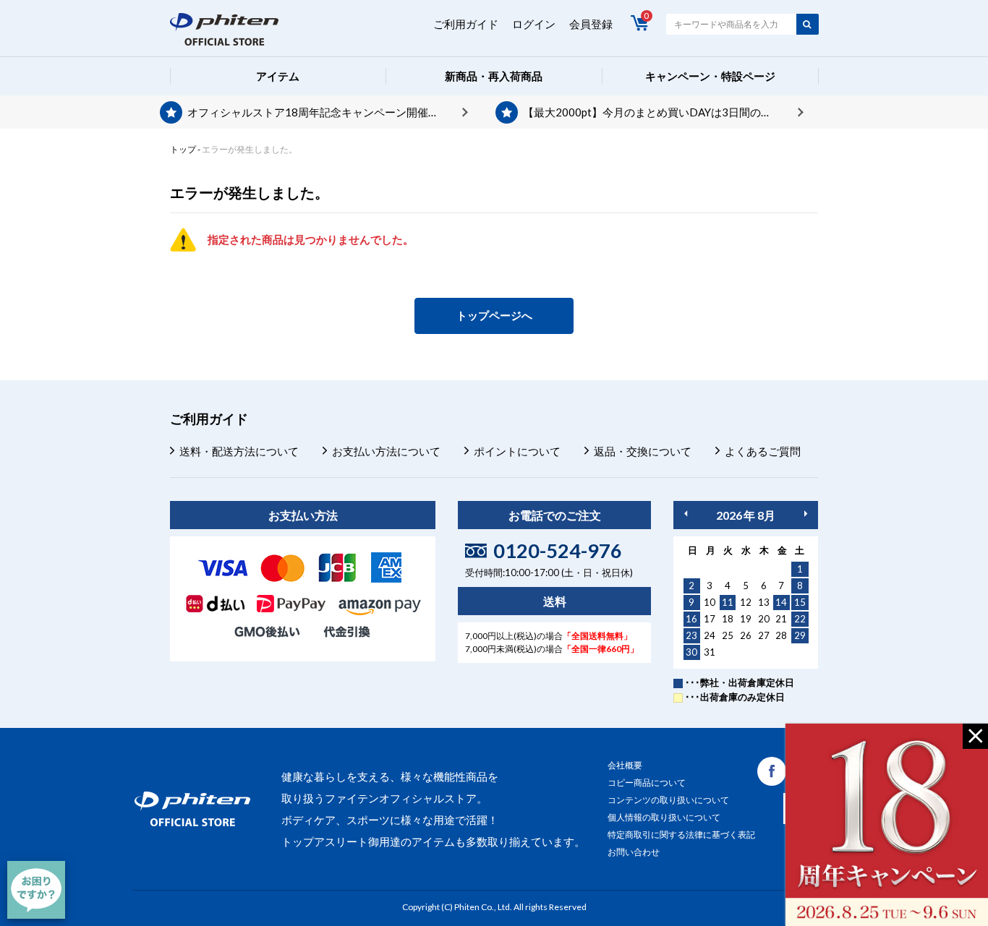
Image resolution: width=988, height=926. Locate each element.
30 (691, 652)
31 (709, 652)
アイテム (277, 75)
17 (709, 619)
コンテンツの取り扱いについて (668, 799)
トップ (183, 149)
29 (800, 635)
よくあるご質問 (763, 451)
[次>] (806, 513)
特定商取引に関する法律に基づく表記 (681, 834)
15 (800, 602)
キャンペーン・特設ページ (710, 75)
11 (727, 602)
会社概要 (625, 765)
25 (727, 635)
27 (764, 635)
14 (781, 602)
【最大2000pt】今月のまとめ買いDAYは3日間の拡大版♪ (661, 112)
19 (745, 619)
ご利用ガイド (465, 23)
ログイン (533, 23)
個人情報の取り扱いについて (664, 817)
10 (709, 602)
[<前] (686, 513)
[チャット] (36, 890)
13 (764, 602)
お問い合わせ (634, 851)
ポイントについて (517, 451)
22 (800, 619)
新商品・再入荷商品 (493, 75)
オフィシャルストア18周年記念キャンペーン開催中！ (318, 112)
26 (745, 635)
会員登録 (591, 23)
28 (781, 635)
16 (691, 619)
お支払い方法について (386, 451)
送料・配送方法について (239, 451)
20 (764, 619)
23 (691, 635)
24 (709, 635)
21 (781, 619)
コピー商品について (647, 782)
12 (745, 602)
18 (727, 619)
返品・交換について (642, 451)
